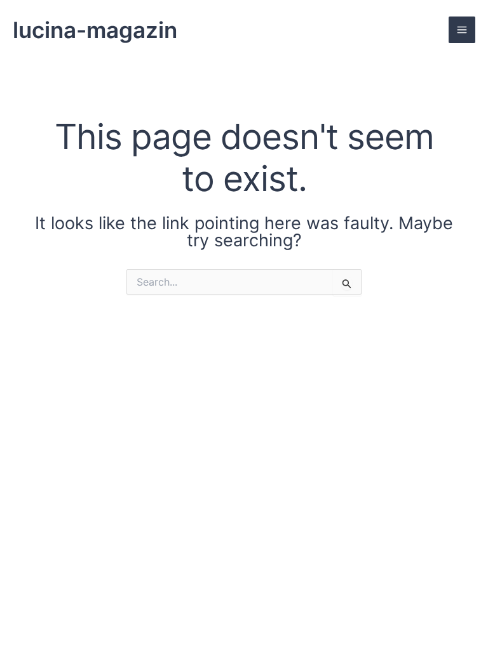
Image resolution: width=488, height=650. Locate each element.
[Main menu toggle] (462, 30)
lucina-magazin (95, 30)
